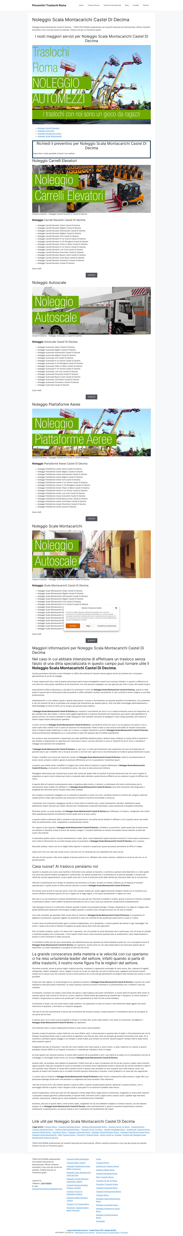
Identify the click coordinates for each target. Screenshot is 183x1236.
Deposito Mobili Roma (41, 1132)
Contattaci (100, 1221)
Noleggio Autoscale (46, 131)
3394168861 (46, 1183)
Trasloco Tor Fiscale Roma (78, 1204)
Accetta (73, 626)
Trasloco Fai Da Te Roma (119, 1127)
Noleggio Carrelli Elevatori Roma (105, 1132)
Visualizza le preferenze (107, 626)
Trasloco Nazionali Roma (43, 1130)
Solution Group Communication (107, 1233)
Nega (88, 626)
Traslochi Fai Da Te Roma (92, 1130)
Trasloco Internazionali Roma (67, 1130)
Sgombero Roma (59, 1132)
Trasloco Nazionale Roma (69, 1127)
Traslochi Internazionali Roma (108, 1192)
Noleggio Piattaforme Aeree (49, 134)
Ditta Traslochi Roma (105, 1177)
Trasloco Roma (50, 1127)
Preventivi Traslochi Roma (49, 5)
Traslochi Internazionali (112, 5)
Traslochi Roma (93, 5)
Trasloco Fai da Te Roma (106, 1181)
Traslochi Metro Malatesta (78, 1159)
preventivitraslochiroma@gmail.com (47, 1189)
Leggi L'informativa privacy (77, 1230)
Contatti (136, 5)
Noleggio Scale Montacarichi (50, 136)
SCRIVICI (91, 275)
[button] (116, 608)
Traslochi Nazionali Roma (106, 1188)
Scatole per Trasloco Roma (138, 1130)
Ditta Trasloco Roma (67, 1135)
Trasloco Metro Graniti (76, 1163)
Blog (127, 5)
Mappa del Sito (110, 1230)
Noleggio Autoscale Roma (79, 1132)
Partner (146, 5)
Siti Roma (124, 1233)
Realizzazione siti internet (84, 1233)
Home (81, 5)
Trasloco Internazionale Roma (94, 1127)
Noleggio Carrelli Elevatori (48, 128)
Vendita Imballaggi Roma (115, 1130)
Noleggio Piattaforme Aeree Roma (135, 1132)
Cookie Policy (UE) (96, 1230)
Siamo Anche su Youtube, (111, 1135)
